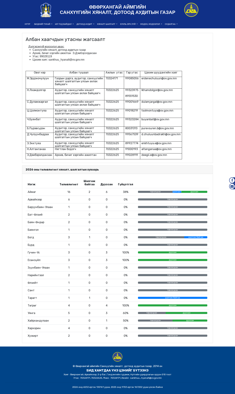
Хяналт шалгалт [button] (106, 24)
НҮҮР (27, 24)
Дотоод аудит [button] (84, 24)
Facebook (232, 180)
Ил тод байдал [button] (63, 24)
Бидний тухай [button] (42, 24)
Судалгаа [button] (170, 24)
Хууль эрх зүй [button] (128, 24)
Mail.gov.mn (232, 186)
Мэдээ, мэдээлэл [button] (150, 24)
